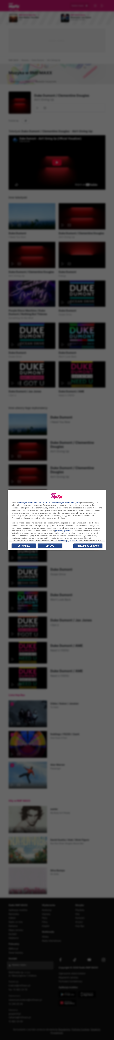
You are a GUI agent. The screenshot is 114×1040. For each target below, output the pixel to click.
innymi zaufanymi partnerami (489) (64, 503)
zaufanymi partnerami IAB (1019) (32, 503)
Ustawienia (24, 546)
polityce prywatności (64, 530)
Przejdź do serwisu (88, 546)
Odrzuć (50, 546)
